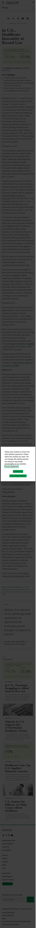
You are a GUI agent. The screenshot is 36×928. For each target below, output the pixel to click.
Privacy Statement (11, 466)
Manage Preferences (18, 476)
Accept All (18, 471)
